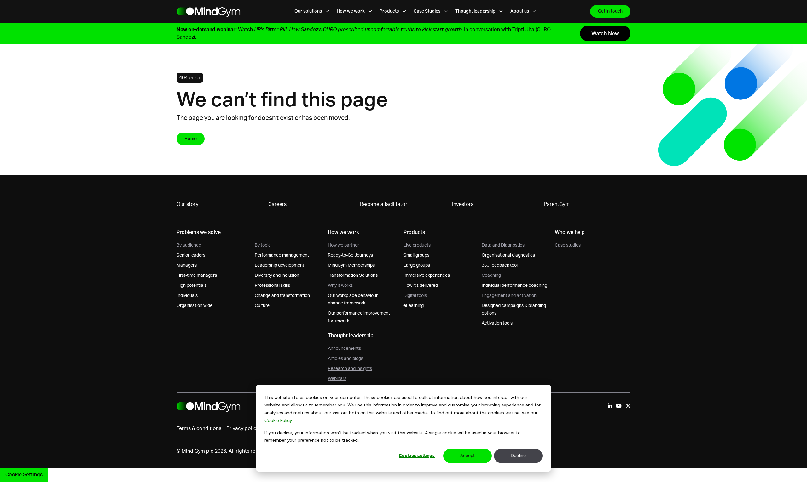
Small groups (416, 255)
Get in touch (610, 11)
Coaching (491, 275)
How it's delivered (421, 285)
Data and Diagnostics (503, 245)
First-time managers (197, 275)
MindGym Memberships (351, 265)
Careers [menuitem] (277, 204)
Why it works (340, 285)
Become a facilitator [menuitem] (383, 204)
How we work (351, 11)
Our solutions (308, 11)
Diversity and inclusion (277, 275)
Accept (467, 456)
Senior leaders (191, 255)
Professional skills (272, 285)
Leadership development (279, 265)
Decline (518, 456)
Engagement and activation (509, 295)
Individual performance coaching (514, 285)
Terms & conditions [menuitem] (199, 428)
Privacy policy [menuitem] (242, 428)
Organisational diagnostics (508, 255)
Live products (417, 245)
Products (390, 11)
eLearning (414, 305)
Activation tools (497, 323)
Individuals (187, 295)
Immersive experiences (427, 275)
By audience (189, 245)
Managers (187, 265)
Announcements (344, 348)
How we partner (343, 245)
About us (520, 11)
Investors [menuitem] (462, 204)
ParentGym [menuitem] (557, 204)
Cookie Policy (278, 420)
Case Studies (427, 11)
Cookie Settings (24, 474)
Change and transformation (282, 295)
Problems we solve (199, 232)
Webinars (337, 379)
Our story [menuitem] (187, 204)
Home (190, 139)
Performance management (282, 255)
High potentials (191, 285)
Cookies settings (417, 456)
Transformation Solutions (353, 275)
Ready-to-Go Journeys (350, 255)
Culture (262, 305)
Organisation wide (194, 305)
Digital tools (415, 295)
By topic (263, 245)
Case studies (568, 245)
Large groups (417, 265)
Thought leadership (475, 11)
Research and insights (350, 368)
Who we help (570, 232)
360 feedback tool (500, 265)
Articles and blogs (345, 358)
